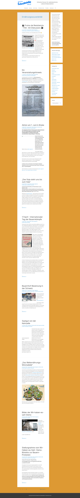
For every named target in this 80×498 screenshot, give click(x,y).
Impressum (52, 8)
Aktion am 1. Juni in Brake (33, 125)
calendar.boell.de (29, 193)
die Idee (30, 8)
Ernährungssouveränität (26, 30)
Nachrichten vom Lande (56, 85)
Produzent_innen (41, 8)
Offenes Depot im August (56, 54)
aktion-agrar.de (30, 149)
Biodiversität (36, 74)
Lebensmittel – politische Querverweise (36, 291)
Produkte (46, 8)
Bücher (53, 73)
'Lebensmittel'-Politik (30, 29)
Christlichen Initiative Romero (37, 372)
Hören (53, 77)
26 (26, 489)
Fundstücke (32, 30)
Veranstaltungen (37, 30)
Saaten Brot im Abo (55, 52)
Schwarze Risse (24, 81)
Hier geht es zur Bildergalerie (27, 431)
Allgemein (35, 29)
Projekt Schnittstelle (25, 326)
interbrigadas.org (31, 47)
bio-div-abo (35, 8)
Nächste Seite (43, 489)
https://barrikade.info (40, 300)
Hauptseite (26, 8)
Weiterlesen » (24, 60)
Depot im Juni (54, 60)
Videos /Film (54, 94)
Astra (50, 495)
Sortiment (30, 326)
